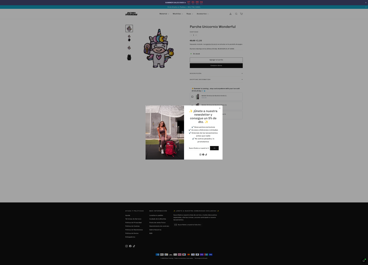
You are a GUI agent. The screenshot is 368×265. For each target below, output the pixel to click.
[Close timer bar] (366, 3)
